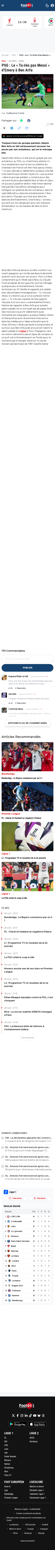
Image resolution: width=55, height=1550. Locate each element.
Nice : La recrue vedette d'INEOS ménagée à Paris (28, 1013)
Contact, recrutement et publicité (28, 1513)
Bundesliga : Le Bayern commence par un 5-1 (28, 919)
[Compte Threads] (43, 1415)
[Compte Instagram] (21, 1415)
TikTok (15, 1533)
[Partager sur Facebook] (29, 120)
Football (45, 1525)
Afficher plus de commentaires (27, 723)
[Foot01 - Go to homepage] (27, 1406)
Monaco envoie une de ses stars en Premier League (28, 970)
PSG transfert (30, 1525)
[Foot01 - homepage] (27, 5)
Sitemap (41, 1533)
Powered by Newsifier (27, 1541)
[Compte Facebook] (17, 1415)
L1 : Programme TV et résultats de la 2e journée (26, 944)
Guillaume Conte (15, 113)
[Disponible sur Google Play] (18, 1424)
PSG (4, 61)
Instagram (44, 1529)
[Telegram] (11, 128)
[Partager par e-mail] (26, 128)
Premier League (11, 814)
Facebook (28, 1533)
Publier (27, 667)
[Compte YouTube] (34, 1415)
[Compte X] (13, 1415)
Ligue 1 (23, 331)
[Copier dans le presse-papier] (19, 128)
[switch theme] (47, 5)
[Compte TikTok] (30, 1415)
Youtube (31, 1529)
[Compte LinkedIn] (26, 1415)
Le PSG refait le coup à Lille (19, 957)
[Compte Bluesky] (39, 1415)
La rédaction (14, 1525)
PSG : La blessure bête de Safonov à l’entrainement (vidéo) (24, 1028)
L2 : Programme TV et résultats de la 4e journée (26, 984)
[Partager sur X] (4, 128)
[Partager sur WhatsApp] (21, 120)
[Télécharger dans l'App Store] (37, 1424)
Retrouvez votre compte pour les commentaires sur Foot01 (26, 1519)
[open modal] (52, 5)
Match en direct (15, 1529)
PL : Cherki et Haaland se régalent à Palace (28, 931)
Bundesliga (8, 774)
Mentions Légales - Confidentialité (27, 1509)
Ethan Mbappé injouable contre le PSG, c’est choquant (28, 999)
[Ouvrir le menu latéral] (2, 5)
